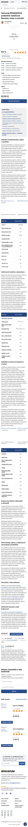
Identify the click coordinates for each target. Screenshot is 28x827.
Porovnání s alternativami (8, 126)
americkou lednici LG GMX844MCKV (10, 598)
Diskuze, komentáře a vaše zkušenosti (11, 130)
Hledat (25, 5)
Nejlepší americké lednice (14, 58)
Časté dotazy (4, 801)
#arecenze (4, 786)
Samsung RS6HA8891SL (8, 112)
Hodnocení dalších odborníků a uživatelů (11, 121)
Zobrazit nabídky (7, 722)
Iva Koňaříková (8, 638)
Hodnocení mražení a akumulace (10, 116)
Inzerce (16, 803)
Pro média (3, 803)
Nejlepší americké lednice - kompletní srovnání (12, 134)
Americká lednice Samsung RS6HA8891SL (12, 612)
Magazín (17, 798)
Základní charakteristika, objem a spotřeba (12, 114)
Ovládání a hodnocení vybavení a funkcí (11, 118)
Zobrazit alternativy (14, 101)
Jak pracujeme (18, 801)
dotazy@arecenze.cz (15, 783)
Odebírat (22, 763)
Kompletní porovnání (21, 699)
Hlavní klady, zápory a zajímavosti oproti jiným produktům (13, 124)
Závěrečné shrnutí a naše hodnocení (10, 128)
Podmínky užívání (5, 805)
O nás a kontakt (4, 798)
